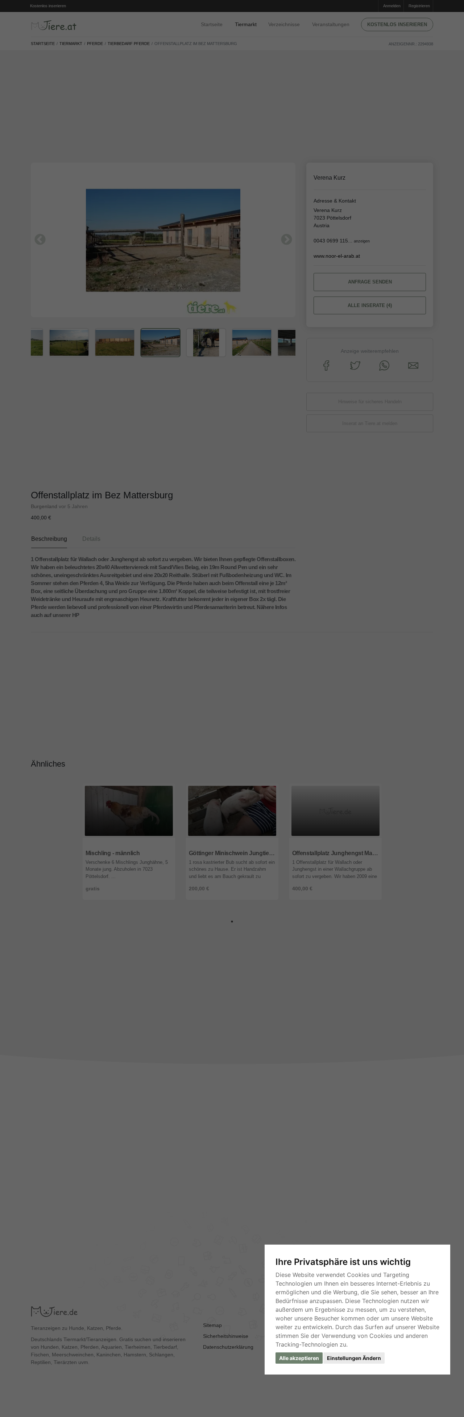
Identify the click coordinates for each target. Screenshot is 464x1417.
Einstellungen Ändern (354, 1358)
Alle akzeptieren (299, 1358)
